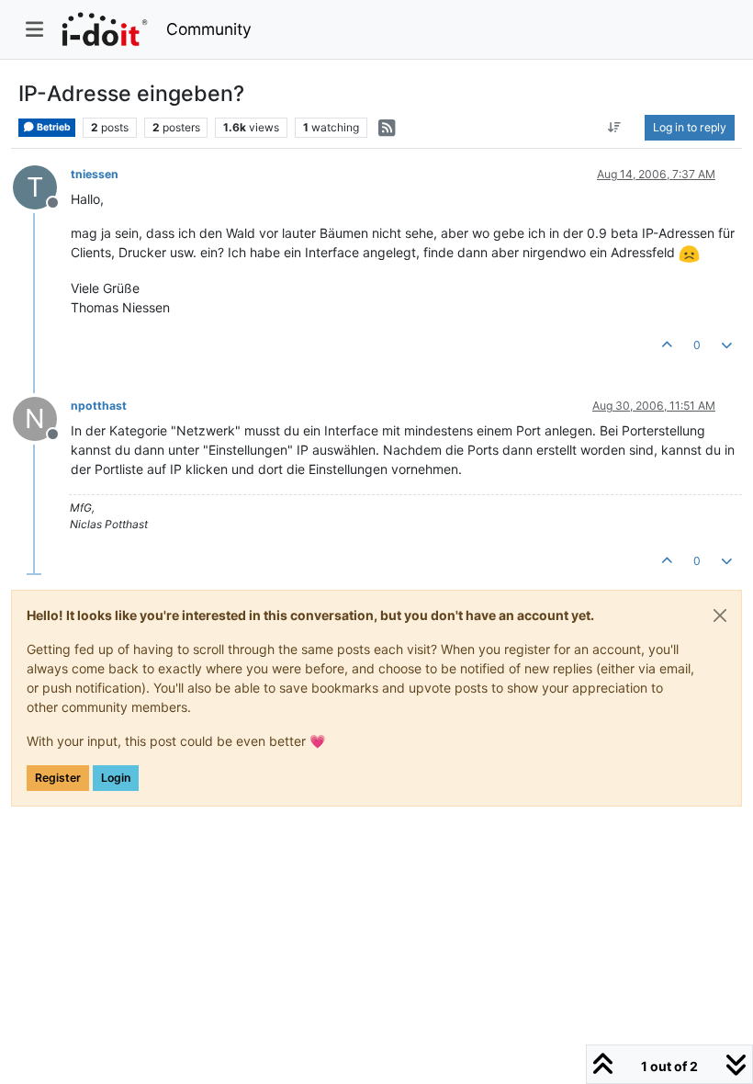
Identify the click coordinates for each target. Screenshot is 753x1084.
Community (209, 29)
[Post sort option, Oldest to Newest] (615, 128)
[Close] (720, 615)
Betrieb (53, 127)
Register (58, 778)
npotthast (99, 405)
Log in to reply (689, 127)
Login (115, 778)
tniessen (94, 174)
